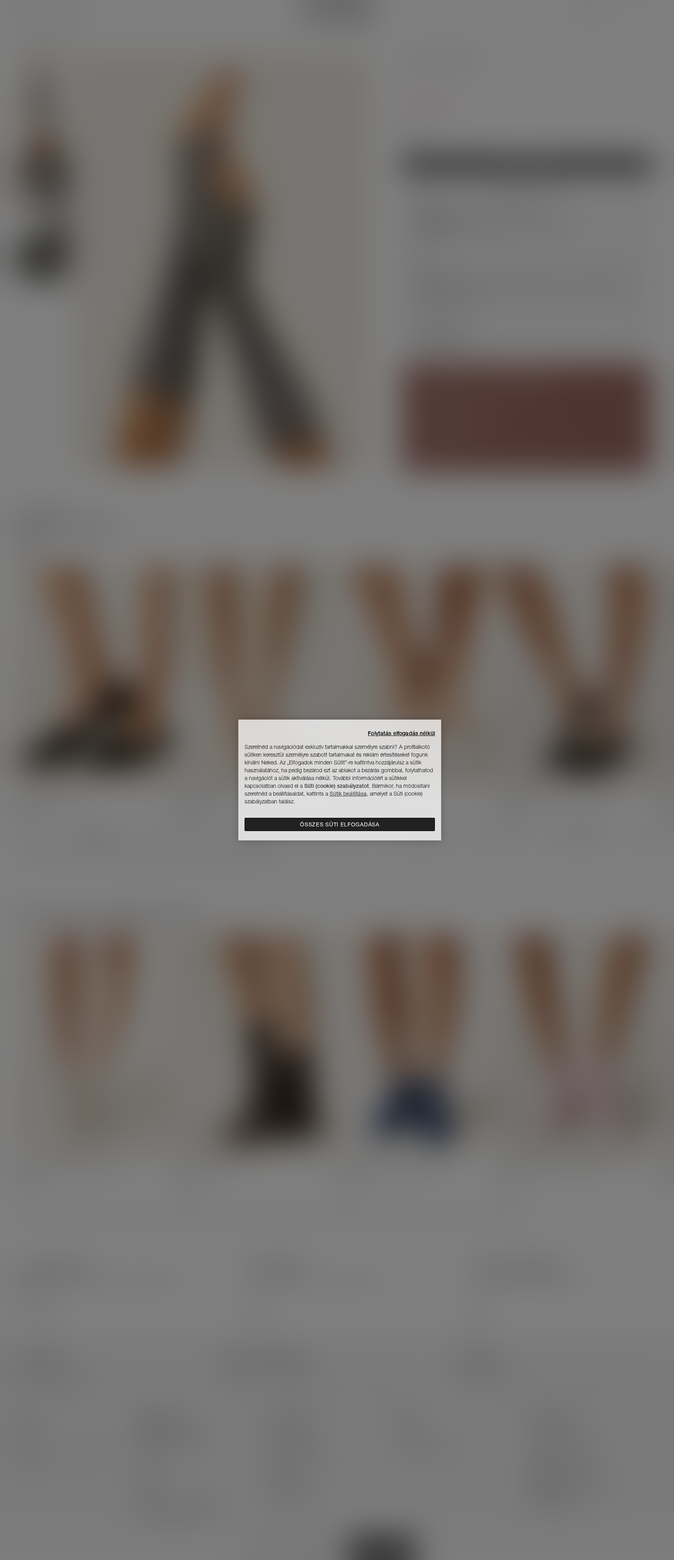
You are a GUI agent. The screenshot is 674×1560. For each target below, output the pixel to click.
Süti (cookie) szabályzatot (336, 785)
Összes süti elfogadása (339, 824)
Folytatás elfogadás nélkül (401, 733)
